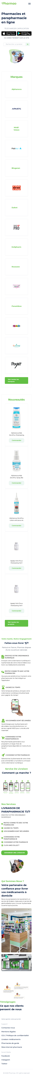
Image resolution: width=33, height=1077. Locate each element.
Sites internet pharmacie (11, 1047)
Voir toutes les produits (13, 623)
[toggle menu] (29, 3)
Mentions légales (8, 1032)
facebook (5, 1056)
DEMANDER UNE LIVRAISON (14, 853)
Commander (16, 440)
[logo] (8, 3)
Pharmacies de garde (10, 1043)
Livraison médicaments (10, 1039)
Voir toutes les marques (13, 380)
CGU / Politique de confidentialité (15, 1036)
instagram (5, 1060)
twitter (4, 1064)
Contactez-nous (8, 1028)
